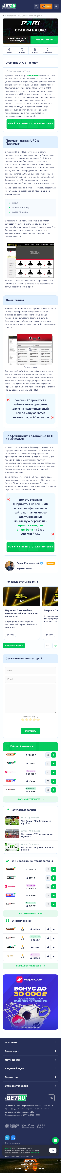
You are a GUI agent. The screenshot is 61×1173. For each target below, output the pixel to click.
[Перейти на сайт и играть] (53, 755)
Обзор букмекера (44, 40)
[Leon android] (48, 938)
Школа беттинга (13, 16)
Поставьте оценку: (30, 717)
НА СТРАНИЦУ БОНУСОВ (29, 914)
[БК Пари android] (48, 947)
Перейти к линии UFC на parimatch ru (30, 123)
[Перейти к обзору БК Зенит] (10, 956)
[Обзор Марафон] (10, 772)
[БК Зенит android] (48, 956)
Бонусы (35, 52)
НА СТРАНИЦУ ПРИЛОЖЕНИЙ (28, 966)
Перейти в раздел (14, 645)
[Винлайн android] (48, 929)
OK (53, 1150)
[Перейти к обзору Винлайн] (10, 929)
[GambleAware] (41, 1126)
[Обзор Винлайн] (10, 755)
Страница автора (24, 569)
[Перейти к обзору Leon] (10, 938)
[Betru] (16, 1098)
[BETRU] (9, 6)
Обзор (9, 52)
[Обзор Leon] (10, 790)
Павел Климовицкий (28, 563)
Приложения (47, 52)
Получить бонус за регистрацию (16, 39)
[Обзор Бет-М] (10, 781)
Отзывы (22, 52)
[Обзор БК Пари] (10, 764)
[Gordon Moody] (12, 1126)
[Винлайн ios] (53, 929)
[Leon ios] (53, 938)
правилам (35, 1152)
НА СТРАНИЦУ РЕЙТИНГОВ (28, 799)
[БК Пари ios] (53, 947)
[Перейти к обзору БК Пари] (10, 947)
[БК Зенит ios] (53, 956)
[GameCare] (28, 1126)
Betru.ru (8, 1148)
